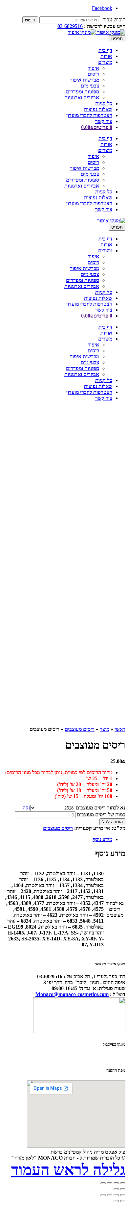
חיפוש (30, 19)
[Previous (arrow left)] (122, 1189)
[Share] (116, 1183)
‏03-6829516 (70, 26)
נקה (26, 807)
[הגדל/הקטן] (122, 1195)
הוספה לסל (112, 821)
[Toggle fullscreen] (109, 1183)
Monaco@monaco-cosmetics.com (72, 994)
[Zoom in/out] (103, 1183)
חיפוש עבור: (113, 19)
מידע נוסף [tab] (102, 839)
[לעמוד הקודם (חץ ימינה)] (122, 1201)
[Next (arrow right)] (116, 1189)
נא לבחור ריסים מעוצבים (100, 807)
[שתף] (109, 1195)
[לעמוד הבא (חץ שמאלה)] (116, 1201)
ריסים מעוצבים (80, 729)
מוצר (104, 729)
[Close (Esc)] (122, 1183)
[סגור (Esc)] (103, 1195)
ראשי (120, 729)
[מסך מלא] (116, 1195)
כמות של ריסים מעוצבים (101, 814)
